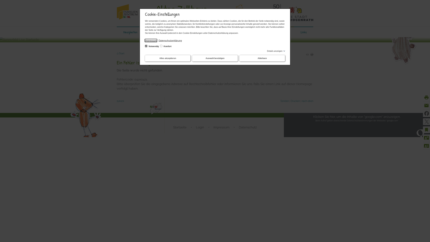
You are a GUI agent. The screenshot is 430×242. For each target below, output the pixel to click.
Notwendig (153, 46)
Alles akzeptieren (167, 58)
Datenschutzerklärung (170, 40)
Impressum (151, 40)
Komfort (167, 46)
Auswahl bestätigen (215, 58)
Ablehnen (262, 58)
